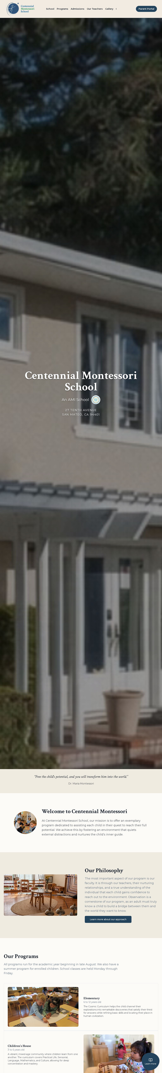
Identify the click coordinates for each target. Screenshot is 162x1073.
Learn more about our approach (108, 919)
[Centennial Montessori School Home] (20, 8)
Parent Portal (146, 8)
